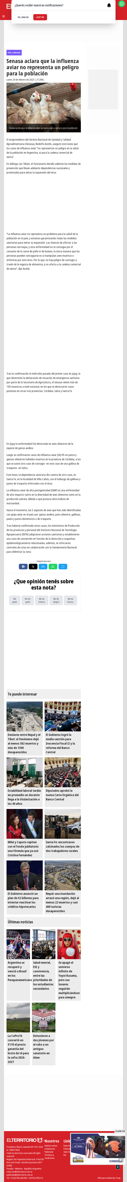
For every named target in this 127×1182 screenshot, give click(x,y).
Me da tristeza (42, 600)
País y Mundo (14, 52)
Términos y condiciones (49, 1156)
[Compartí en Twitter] (33, 566)
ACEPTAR (40, 17)
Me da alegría (56, 600)
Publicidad (48, 1151)
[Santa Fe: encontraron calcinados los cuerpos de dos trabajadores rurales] (63, 824)
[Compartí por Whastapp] (53, 566)
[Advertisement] (44, 347)
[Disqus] (44, 650)
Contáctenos (49, 1148)
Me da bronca (70, 600)
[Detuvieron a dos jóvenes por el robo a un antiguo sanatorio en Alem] (43, 1017)
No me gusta (28, 600)
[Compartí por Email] (43, 566)
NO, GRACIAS (23, 17)
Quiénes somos (50, 1145)
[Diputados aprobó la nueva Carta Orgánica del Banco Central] (63, 772)
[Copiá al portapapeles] (63, 566)
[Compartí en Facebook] (23, 566)
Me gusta (14, 600)
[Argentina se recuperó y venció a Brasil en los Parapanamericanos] (18, 944)
